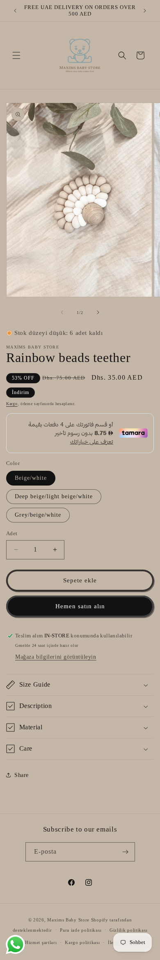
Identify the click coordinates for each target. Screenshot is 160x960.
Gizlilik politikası (128, 930)
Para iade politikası (80, 930)
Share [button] (21, 775)
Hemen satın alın (80, 606)
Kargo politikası (82, 942)
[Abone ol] (126, 851)
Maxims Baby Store (68, 919)
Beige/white (31, 478)
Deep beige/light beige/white (54, 496)
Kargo (12, 403)
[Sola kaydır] (62, 312)
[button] (16, 55)
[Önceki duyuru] (15, 11)
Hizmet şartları (41, 942)
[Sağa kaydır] (98, 312)
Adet (12, 533)
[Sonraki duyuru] (145, 11)
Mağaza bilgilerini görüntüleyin (55, 657)
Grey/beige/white (38, 515)
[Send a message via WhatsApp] (15, 944)
